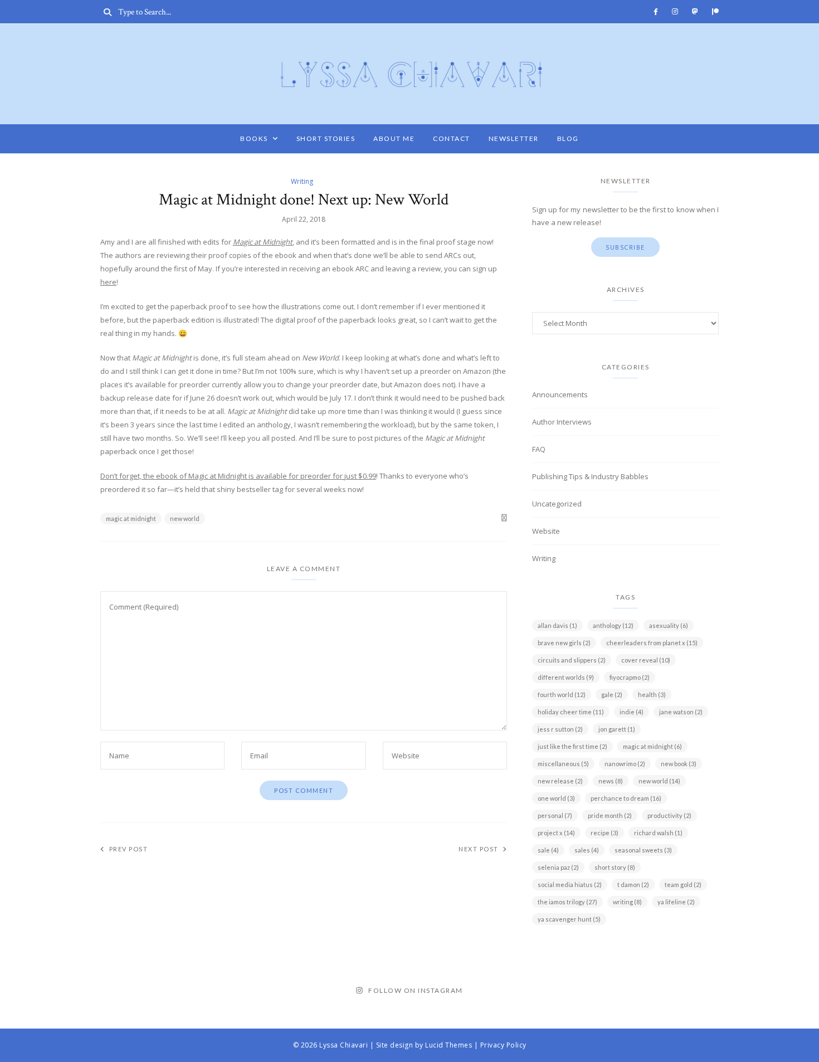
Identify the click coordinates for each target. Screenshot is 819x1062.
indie (632, 711)
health (652, 694)
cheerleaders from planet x (652, 642)
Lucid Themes (448, 1045)
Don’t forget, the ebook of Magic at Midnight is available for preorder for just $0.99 (238, 476)
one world (556, 798)
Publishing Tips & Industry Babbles (590, 476)
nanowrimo (624, 763)
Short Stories (325, 138)
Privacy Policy (503, 1045)
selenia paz (558, 867)
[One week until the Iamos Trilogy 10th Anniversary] (292, 990)
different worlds (566, 677)
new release (560, 781)
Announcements (560, 394)
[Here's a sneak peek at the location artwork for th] (174, 990)
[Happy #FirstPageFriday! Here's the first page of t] (645, 990)
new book (678, 763)
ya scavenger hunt (569, 919)
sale (548, 850)
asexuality (668, 625)
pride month (610, 815)
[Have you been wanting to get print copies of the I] (527, 990)
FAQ (538, 449)
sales (586, 850)
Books (254, 138)
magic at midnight (131, 518)
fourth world (562, 694)
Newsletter (514, 138)
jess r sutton (560, 729)
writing (627, 901)
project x (556, 832)
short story (614, 867)
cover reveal (645, 660)
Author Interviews (562, 422)
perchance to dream (626, 798)
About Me (394, 138)
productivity (669, 815)
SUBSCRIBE (625, 247)
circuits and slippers (572, 660)
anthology (613, 625)
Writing (302, 181)
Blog (568, 138)
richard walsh (658, 832)
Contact (451, 138)
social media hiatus (570, 884)
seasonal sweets (643, 850)
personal (555, 815)
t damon (633, 884)
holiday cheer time (571, 711)
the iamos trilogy (567, 901)
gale (611, 694)
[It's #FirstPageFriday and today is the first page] (763, 990)
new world (184, 518)
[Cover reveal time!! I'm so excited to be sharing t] (56, 990)
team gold (683, 884)
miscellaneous (563, 763)
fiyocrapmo (630, 677)
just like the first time (572, 746)
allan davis (557, 625)
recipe (604, 832)
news (610, 781)
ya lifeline (676, 901)
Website (546, 531)
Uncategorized (557, 504)
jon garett (616, 729)
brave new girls (564, 642)
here (108, 282)
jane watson (681, 711)
